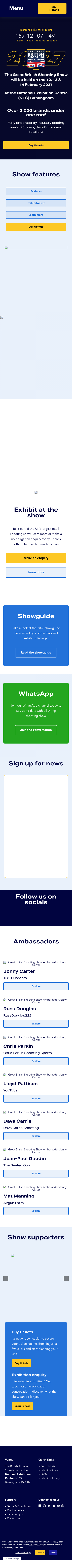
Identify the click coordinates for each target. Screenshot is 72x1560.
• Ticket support (14, 1514)
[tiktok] (56, 916)
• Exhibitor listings (49, 1478)
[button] (5, 1278)
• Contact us (12, 1518)
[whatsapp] (64, 916)
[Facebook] (40, 1506)
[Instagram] (44, 1506)
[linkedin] (24, 916)
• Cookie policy (14, 1510)
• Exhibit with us (48, 1470)
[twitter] (40, 916)
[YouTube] (58, 1506)
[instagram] (16, 916)
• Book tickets (47, 1466)
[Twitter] (49, 1506)
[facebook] (8, 916)
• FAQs (43, 1474)
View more (29, 1548)
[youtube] (32, 916)
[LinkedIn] (53, 1506)
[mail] (48, 916)
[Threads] (62, 1506)
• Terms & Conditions (18, 1506)
